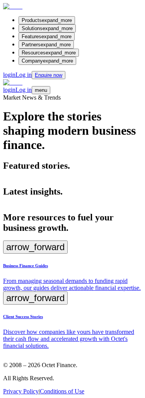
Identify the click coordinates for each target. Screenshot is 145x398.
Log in (17, 74)
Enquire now (48, 75)
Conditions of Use (62, 391)
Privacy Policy (21, 391)
